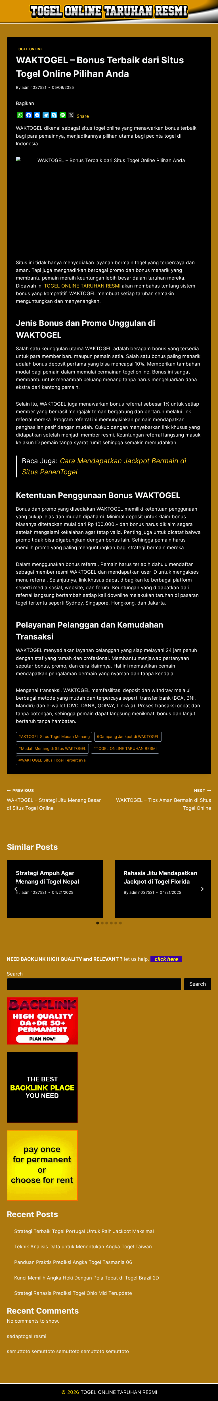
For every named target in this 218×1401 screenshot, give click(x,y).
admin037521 (34, 87)
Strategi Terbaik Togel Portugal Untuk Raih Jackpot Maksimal (84, 1231)
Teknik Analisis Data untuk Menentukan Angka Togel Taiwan (83, 1246)
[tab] (97, 923)
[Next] (202, 889)
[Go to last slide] (15, 889)
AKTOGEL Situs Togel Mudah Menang (54, 736)
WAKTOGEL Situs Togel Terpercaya (52, 760)
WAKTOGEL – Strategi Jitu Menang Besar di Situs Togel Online (54, 799)
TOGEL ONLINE (29, 49)
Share (83, 116)
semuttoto (18, 1351)
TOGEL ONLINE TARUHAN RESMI (125, 748)
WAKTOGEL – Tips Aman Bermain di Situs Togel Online (163, 799)
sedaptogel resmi (26, 1336)
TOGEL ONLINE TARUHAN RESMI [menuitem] (82, 286)
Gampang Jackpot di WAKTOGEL (128, 736)
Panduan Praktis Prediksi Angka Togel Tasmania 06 (73, 1262)
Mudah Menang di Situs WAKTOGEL (52, 748)
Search (15, 974)
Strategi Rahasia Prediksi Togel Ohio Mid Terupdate (73, 1293)
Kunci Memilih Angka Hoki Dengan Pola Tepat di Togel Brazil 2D (86, 1278)
